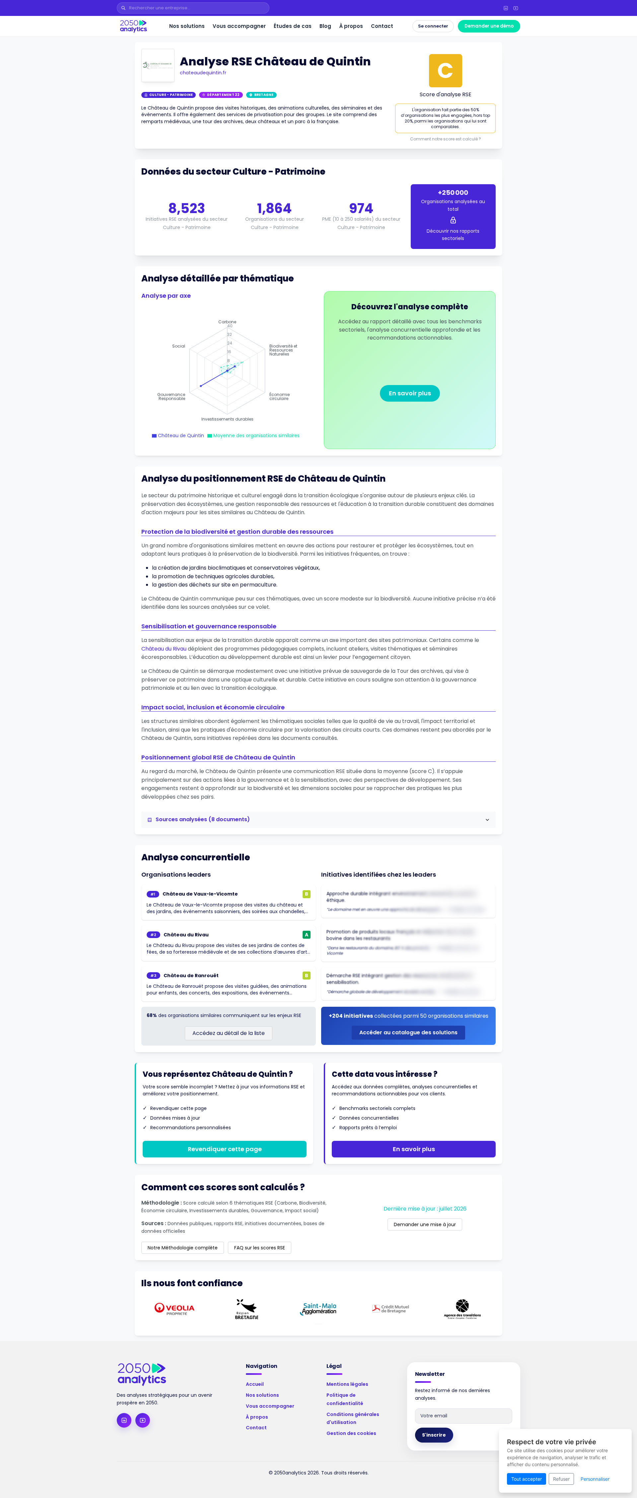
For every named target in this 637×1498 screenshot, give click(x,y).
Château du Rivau (163, 649)
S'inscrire (434, 1435)
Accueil (255, 1384)
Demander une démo (489, 26)
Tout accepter (526, 1479)
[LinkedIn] (505, 8)
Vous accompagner (239, 26)
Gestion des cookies (351, 1433)
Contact (382, 26)
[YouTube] (515, 8)
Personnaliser (595, 1479)
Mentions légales (347, 1384)
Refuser (561, 1479)
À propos (351, 26)
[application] (227, 371)
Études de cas (293, 26)
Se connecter (433, 26)
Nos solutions (187, 26)
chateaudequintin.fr (203, 72)
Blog (325, 26)
